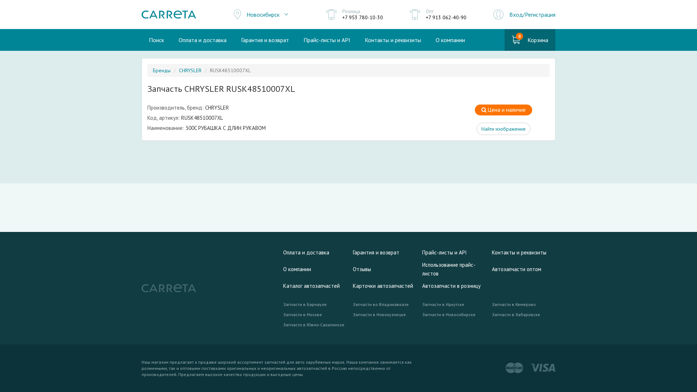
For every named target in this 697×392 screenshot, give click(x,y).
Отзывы (362, 269)
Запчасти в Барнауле (305, 304)
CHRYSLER (190, 70)
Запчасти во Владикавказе (381, 304)
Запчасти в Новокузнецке (379, 314)
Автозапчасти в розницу (451, 285)
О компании (450, 40)
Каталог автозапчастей (311, 285)
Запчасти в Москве (302, 314)
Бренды (162, 70)
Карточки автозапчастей (383, 285)
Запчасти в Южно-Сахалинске (314, 324)
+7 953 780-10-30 (362, 17)
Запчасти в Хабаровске (516, 314)
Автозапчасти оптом (516, 269)
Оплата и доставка (203, 40)
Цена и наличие (506, 109)
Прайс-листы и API (326, 40)
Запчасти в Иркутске (443, 304)
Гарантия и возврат (265, 40)
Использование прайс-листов (449, 269)
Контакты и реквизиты (393, 40)
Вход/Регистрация (532, 14)
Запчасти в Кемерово (514, 304)
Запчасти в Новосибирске (449, 314)
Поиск (156, 40)
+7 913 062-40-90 (446, 17)
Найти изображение (503, 129)
